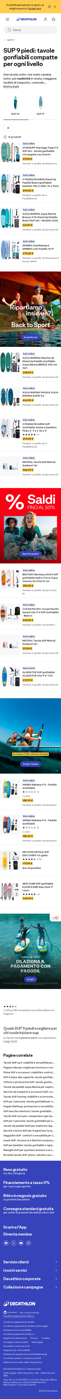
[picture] (10, 152)
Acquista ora (30, 337)
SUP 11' (41, 113)
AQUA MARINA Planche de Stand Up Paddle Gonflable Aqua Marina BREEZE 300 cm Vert (40, 362)
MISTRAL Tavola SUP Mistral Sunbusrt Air (39, 464)
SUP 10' (15, 113)
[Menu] (7, 19)
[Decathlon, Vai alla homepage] (26, 19)
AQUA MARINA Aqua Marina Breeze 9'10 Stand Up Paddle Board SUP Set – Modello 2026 (40, 217)
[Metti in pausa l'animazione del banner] (49, 6)
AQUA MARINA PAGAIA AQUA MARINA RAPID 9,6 (40, 394)
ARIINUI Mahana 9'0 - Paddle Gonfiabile (39, 786)
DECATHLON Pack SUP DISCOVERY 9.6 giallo (35, 853)
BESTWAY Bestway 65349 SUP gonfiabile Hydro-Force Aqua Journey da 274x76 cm (40, 578)
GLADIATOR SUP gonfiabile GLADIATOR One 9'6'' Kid (38, 674)
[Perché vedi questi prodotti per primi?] (5, 137)
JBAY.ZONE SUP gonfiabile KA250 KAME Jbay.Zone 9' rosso (38, 887)
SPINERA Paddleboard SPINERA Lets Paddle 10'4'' (38, 247)
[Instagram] (28, 1243)
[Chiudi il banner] (55, 6)
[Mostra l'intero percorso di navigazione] (4, 40)
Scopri (30, 979)
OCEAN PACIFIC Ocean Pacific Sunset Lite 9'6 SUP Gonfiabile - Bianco (40, 612)
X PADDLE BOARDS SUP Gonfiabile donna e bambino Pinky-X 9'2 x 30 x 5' (39, 427)
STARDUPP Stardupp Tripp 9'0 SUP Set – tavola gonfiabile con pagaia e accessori (40, 151)
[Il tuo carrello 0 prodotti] (53, 19)
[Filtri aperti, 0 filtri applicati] (8, 128)
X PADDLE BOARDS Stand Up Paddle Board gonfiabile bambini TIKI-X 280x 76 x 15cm (40, 182)
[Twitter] (13, 1243)
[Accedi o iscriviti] (45, 19)
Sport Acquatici (30, 554)
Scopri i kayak (30, 764)
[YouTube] (21, 1243)
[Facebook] (6, 1243)
